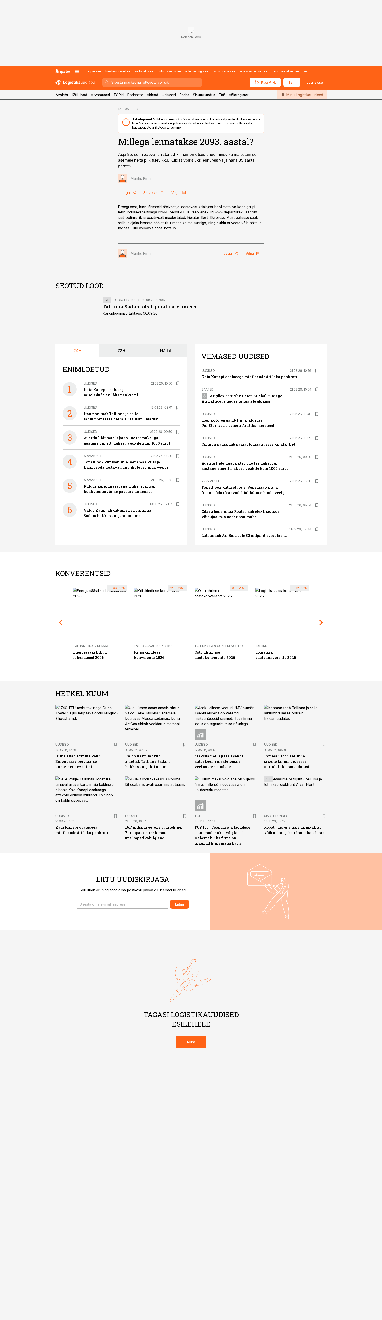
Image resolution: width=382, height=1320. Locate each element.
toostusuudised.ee (117, 71)
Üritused (169, 95)
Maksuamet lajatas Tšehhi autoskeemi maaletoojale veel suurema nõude (219, 761)
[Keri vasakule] (60, 622)
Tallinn (261, 646)
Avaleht (61, 95)
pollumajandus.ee (169, 71)
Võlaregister (239, 95)
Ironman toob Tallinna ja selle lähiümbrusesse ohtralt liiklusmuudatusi (286, 761)
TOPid (118, 95)
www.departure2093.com (236, 212)
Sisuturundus (204, 95)
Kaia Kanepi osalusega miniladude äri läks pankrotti (250, 376)
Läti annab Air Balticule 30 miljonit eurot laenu (244, 535)
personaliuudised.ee (285, 71)
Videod (152, 95)
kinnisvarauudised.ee (253, 71)
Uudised (90, 383)
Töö (222, 95)
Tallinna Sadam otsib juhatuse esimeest (150, 306)
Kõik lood (79, 95)
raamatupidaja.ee (224, 71)
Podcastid (135, 95)
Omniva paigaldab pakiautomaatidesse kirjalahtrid (248, 444)
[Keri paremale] (321, 622)
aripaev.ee (94, 71)
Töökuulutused (127, 300)
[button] (122, 904)
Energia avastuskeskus (154, 646)
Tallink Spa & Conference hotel (221, 646)
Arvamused (100, 95)
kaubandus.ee (144, 71)
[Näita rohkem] (305, 71)
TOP (198, 816)
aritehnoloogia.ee (196, 71)
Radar (184, 95)
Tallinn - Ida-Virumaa (90, 646)
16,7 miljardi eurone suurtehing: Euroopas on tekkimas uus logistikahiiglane (153, 832)
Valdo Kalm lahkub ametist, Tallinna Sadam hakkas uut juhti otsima (147, 761)
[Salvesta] (177, 383)
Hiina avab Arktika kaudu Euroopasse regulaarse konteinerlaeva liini (79, 761)
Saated (208, 389)
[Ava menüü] (77, 71)
